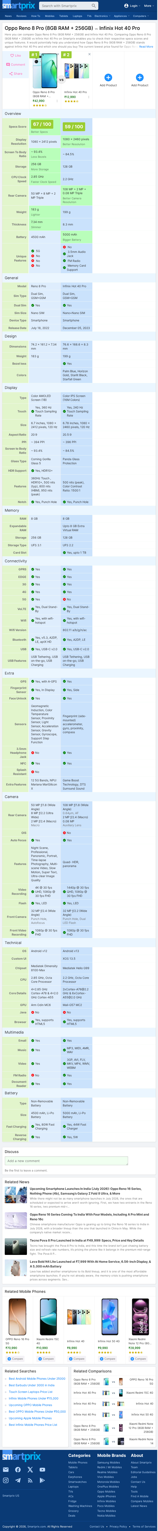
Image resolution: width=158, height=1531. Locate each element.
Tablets (63, 16)
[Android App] (42, 1480)
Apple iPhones (106, 1496)
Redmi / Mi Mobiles (109, 1467)
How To (35, 16)
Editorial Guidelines (143, 1472)
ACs (70, 1496)
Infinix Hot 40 (75, 1341)
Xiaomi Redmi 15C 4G (47, 1341)
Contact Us (138, 1481)
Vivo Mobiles (105, 1476)
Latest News (139, 1506)
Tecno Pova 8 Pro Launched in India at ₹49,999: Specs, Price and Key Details (87, 1240)
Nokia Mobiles (106, 1515)
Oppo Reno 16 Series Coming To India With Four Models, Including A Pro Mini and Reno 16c (89, 1217)
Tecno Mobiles (106, 1510)
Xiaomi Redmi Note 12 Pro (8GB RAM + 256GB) (140, 1341)
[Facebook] (18, 1469)
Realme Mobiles (107, 1472)
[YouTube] (42, 1469)
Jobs (134, 1476)
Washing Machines (80, 1506)
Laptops (77, 16)
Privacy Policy (118, 1526)
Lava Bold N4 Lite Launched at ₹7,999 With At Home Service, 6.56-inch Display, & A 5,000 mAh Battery (90, 1264)
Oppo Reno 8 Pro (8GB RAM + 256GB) (44, 94)
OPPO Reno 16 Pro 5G (17, 1341)
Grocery (73, 1510)
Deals (71, 1515)
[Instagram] (5, 1480)
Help (134, 1486)
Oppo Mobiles (106, 1491)
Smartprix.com (36, 1526)
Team (134, 1467)
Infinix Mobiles (106, 1501)
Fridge (72, 1501)
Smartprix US (10, 1495)
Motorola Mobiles (108, 1481)
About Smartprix (141, 1462)
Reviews (21, 16)
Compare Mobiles (142, 1501)
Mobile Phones (77, 1462)
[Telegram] (18, 1480)
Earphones (75, 1476)
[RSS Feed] (30, 1480)
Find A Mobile (140, 1496)
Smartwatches (77, 1481)
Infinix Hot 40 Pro (75, 92)
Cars (71, 1472)
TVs (89, 16)
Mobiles (49, 16)
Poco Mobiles (106, 1506)
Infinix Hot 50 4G (109, 1341)
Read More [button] (146, 46)
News (8, 16)
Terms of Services (144, 1526)
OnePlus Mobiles (108, 1486)
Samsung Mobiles (108, 1462)
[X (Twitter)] (30, 1469)
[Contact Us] (5, 1469)
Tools (134, 1491)
